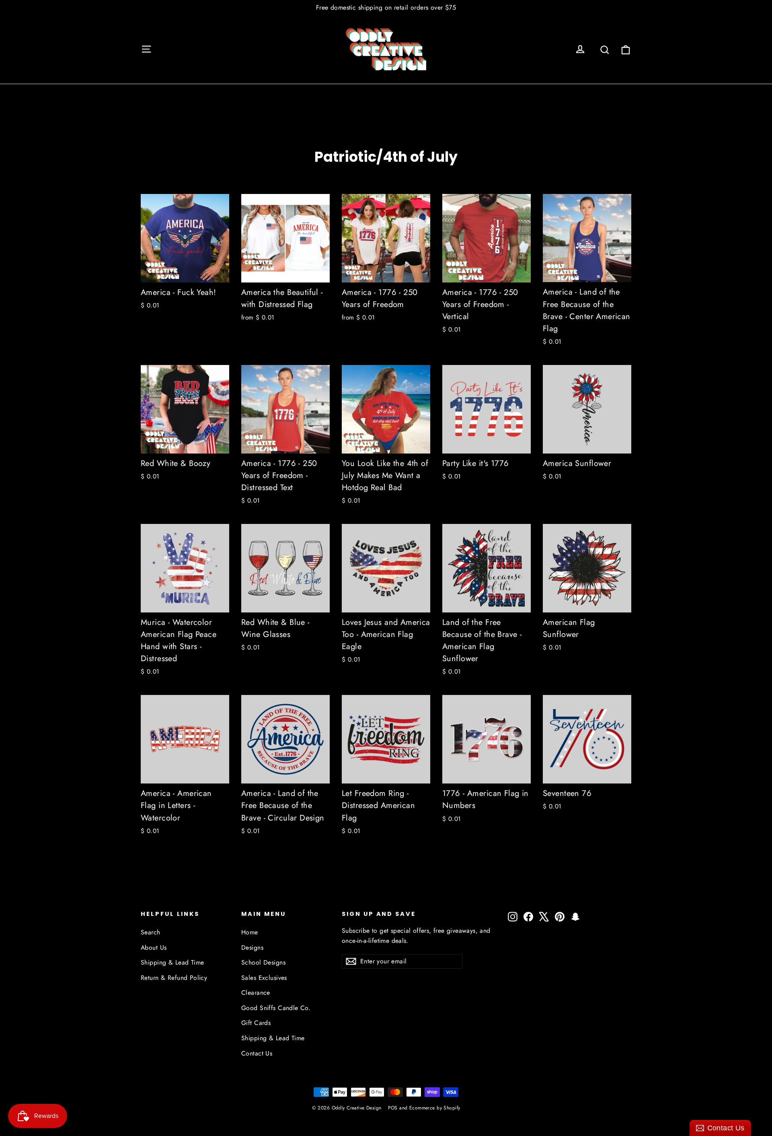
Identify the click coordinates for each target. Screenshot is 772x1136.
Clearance (255, 992)
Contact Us (256, 1053)
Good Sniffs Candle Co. (275, 1007)
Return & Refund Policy (174, 977)
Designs (252, 947)
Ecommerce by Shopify (434, 1107)
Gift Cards (256, 1022)
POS (393, 1107)
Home (249, 932)
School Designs (263, 962)
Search (150, 932)
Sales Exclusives (264, 977)
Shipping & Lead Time (172, 962)
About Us (153, 947)
